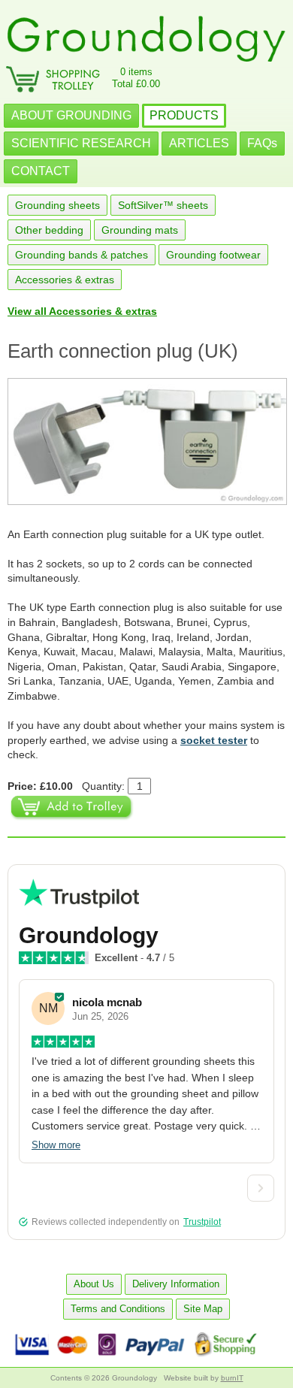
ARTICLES (199, 143)
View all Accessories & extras (82, 311)
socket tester (213, 740)
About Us (94, 1284)
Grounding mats (139, 230)
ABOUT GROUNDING (71, 115)
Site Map (202, 1308)
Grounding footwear (213, 255)
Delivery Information (175, 1284)
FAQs (262, 143)
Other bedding (49, 230)
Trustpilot (202, 1222)
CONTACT (40, 171)
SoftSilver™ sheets (163, 205)
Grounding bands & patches (81, 255)
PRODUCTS (184, 115)
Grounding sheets (57, 205)
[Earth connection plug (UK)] (146, 441)
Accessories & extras (64, 280)
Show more (56, 1145)
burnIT (232, 1378)
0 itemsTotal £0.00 (136, 77)
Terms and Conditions (118, 1308)
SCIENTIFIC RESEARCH (81, 143)
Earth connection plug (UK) (123, 351)
